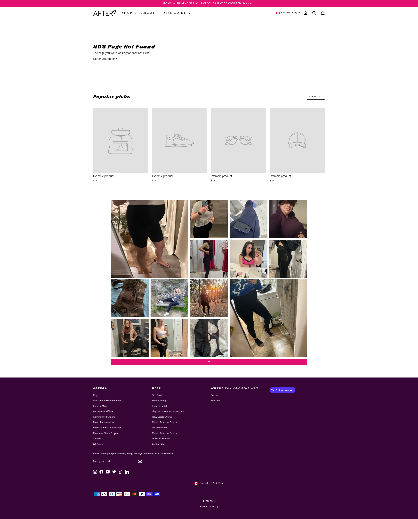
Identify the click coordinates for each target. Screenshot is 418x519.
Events (214, 395)
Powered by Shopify (209, 506)
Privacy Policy (159, 427)
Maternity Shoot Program (106, 433)
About (148, 13)
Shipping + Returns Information (168, 411)
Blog (95, 395)
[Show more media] (209, 362)
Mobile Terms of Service (165, 422)
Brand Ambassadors (103, 422)
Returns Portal (159, 406)
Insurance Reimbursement (107, 400)
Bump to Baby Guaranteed (107, 427)
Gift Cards (98, 444)
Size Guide (176, 13)
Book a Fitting (159, 400)
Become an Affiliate (103, 411)
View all (315, 97)
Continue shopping (105, 59)
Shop (128, 13)
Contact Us (158, 444)
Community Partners (104, 417)
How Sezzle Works (162, 417)
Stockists (215, 400)
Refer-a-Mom (100, 406)
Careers (97, 438)
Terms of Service (161, 438)
